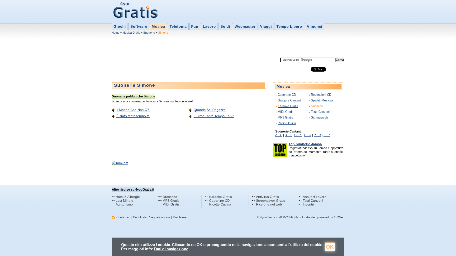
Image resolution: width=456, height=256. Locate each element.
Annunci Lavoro (314, 197)
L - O (307, 135)
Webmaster (245, 26)
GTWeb (339, 217)
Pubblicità (140, 217)
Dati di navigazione (171, 249)
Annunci (314, 26)
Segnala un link (159, 217)
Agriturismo (124, 204)
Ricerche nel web (269, 204)
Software (138, 26)
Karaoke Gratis (288, 106)
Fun (194, 26)
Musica (158, 26)
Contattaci (123, 217)
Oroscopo (169, 197)
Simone (163, 32)
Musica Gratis (131, 32)
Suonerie (149, 32)
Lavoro (209, 26)
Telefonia (178, 26)
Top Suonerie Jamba (305, 144)
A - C (278, 135)
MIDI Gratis (286, 112)
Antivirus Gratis (267, 197)
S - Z (326, 135)
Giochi (120, 26)
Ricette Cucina (220, 204)
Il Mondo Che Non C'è (133, 110)
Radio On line (287, 123)
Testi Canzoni (320, 112)
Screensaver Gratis (270, 200)
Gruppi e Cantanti (290, 100)
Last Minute (124, 200)
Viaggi (266, 26)
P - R (317, 135)
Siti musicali (319, 117)
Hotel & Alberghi (128, 197)
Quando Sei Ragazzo (210, 110)
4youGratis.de (305, 217)
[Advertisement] (198, 47)
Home (115, 32)
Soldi (225, 26)
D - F (288, 135)
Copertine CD (287, 94)
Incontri (308, 204)
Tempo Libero (289, 26)
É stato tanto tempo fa (133, 116)
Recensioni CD (321, 94)
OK (330, 247)
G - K (298, 135)
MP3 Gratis (285, 117)
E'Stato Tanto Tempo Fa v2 (214, 116)
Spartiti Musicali (322, 100)
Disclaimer (180, 217)
